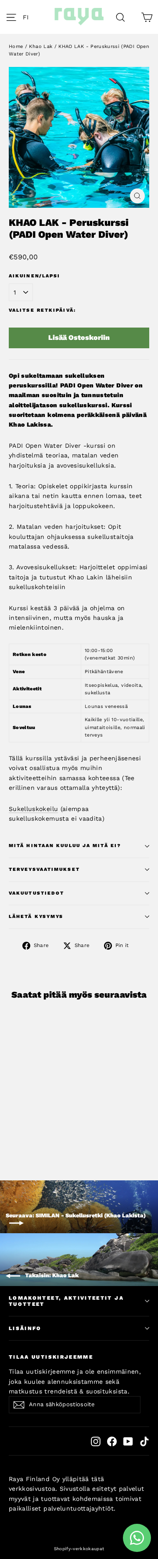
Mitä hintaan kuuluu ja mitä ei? (65, 845)
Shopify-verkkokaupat (79, 1548)
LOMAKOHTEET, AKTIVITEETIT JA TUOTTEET (66, 1301)
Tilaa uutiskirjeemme (51, 1357)
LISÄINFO (25, 1328)
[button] (28, 16)
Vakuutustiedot (36, 893)
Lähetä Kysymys (36, 916)
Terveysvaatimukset (44, 869)
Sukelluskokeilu (33, 808)
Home (16, 46)
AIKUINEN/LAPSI (34, 276)
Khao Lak (40, 46)
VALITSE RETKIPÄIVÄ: (42, 310)
